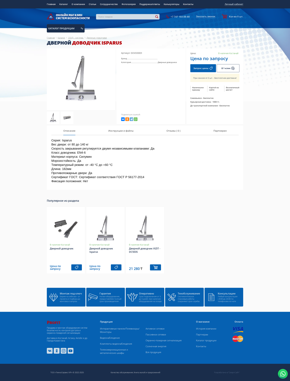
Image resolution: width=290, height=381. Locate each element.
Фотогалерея (129, 4)
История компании (206, 328)
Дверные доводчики (167, 62)
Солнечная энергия (156, 346)
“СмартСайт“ (234, 372)
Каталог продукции (206, 340)
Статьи (92, 4)
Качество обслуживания (122, 372)
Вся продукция (153, 352)
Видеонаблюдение (110, 337)
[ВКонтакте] (123, 119)
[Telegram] (131, 119)
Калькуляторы (171, 4)
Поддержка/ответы (149, 4)
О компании (78, 4)
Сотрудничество (109, 4)
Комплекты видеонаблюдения (116, 343)
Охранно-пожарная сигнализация (164, 340)
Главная (51, 4)
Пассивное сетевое (156, 334)
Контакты (188, 4)
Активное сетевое (155, 328)
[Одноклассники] (127, 119)
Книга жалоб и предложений (147, 372)
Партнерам (202, 334)
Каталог (63, 4)
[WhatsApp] (135, 119)
